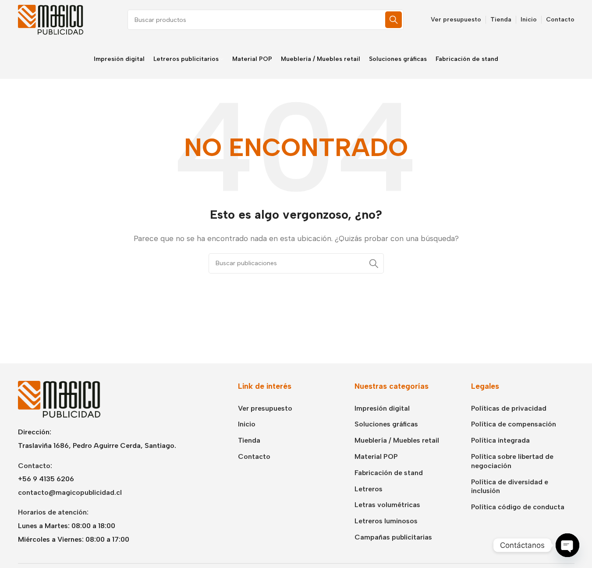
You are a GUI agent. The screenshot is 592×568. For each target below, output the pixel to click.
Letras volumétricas (387, 505)
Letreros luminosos (386, 521)
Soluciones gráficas (386, 424)
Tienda (249, 440)
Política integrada (500, 440)
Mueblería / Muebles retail (396, 440)
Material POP (376, 456)
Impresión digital (382, 408)
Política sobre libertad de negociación (512, 461)
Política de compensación (513, 424)
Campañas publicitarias (393, 537)
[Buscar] (393, 19)
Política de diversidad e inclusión (509, 486)
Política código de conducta (517, 507)
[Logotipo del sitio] (51, 19)
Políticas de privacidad (508, 408)
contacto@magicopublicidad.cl (70, 492)
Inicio (246, 424)
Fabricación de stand (388, 473)
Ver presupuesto (265, 408)
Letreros (368, 489)
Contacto (254, 456)
